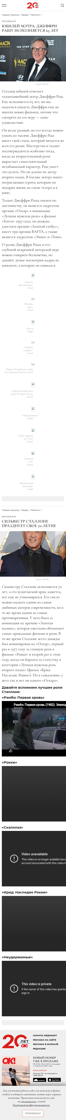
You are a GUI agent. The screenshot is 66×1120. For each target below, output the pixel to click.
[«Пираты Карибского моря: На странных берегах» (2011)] (33, 364)
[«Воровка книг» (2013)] (33, 299)
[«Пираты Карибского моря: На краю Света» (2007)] (33, 384)
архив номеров (40, 1070)
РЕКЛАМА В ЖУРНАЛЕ (45, 1044)
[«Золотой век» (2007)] (33, 453)
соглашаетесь (28, 1101)
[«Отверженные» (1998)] (33, 409)
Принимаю (33, 1113)
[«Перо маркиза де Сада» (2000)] (33, 430)
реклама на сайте (44, 1040)
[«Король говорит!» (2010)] (33, 342)
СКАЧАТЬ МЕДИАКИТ (45, 1035)
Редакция (39, 1049)
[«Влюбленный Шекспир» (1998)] (33, 477)
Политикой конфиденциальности (31, 1105)
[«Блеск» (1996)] (33, 322)
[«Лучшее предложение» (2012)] (33, 276)
